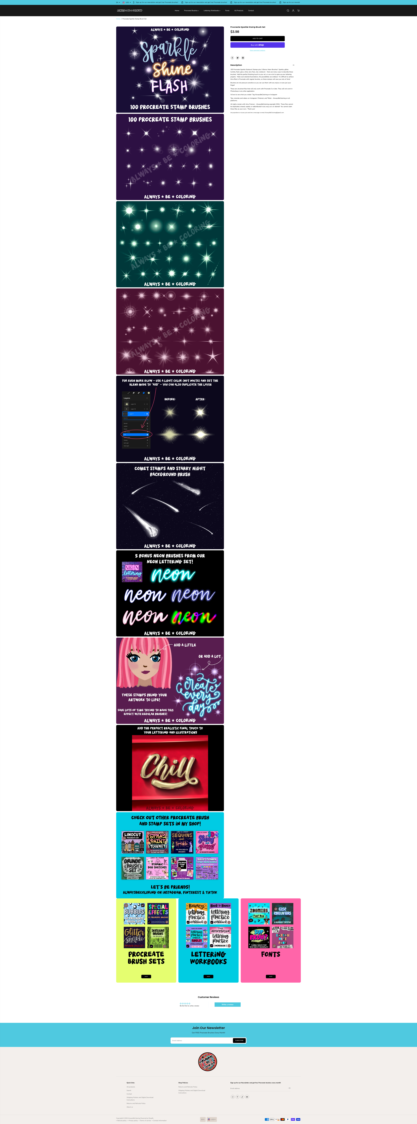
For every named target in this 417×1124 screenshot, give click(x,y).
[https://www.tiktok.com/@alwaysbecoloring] (242, 1096)
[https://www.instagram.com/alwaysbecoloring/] (232, 1096)
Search (129, 1090)
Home (177, 10)
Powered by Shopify (147, 1118)
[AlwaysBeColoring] (129, 10)
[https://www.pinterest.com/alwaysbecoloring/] (243, 58)
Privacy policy (133, 1121)
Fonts (227, 10)
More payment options (257, 50)
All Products (238, 10)
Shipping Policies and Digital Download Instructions (140, 1098)
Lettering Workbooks (211, 10)
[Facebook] (232, 58)
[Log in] (293, 10)
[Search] (288, 10)
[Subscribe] (289, 1088)
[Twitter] (237, 58)
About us (130, 1107)
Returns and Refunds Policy (136, 1103)
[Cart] (298, 10)
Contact (251, 10)
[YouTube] (247, 1096)
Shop (146, 976)
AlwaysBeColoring (134, 1118)
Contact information (160, 1121)
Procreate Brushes (191, 10)
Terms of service (145, 1121)
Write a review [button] (227, 1004)
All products (131, 1087)
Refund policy (122, 1121)
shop (208, 976)
